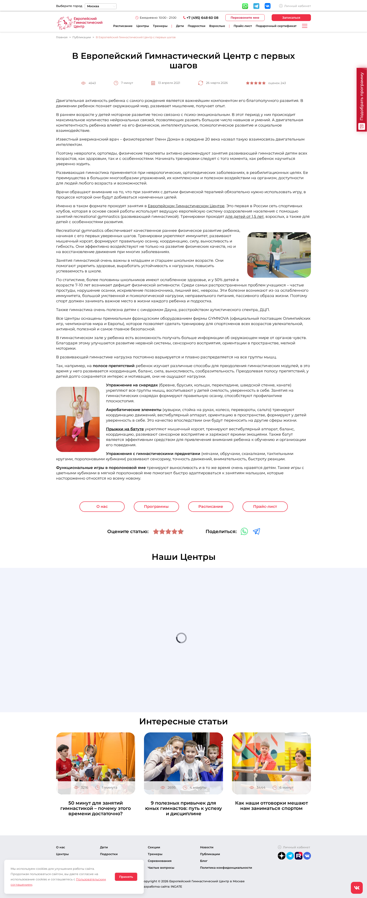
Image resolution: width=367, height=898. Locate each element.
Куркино (251, 649)
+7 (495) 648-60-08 (265, 616)
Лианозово (254, 668)
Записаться (291, 18)
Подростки (109, 854)
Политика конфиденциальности (226, 868)
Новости (206, 847)
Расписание (123, 26)
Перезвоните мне (245, 18)
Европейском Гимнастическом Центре (186, 206)
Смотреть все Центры (272, 685)
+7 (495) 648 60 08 (202, 18)
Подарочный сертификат (276, 26)
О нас (102, 506)
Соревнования (160, 861)
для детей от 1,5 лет (244, 216)
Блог (203, 861)
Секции (154, 847)
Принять (126, 877)
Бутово (250, 611)
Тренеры (160, 26)
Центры (142, 26)
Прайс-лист (243, 26)
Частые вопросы (161, 868)
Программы (156, 506)
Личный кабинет (297, 6)
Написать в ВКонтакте (267, 620)
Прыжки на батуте (125, 429)
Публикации (210, 854)
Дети (104, 847)
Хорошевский (256, 630)
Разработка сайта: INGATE (162, 886)
